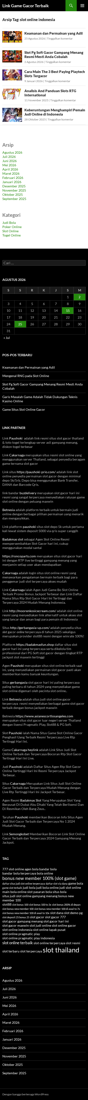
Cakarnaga (17, 455)
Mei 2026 (9, 165)
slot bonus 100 (20, 904)
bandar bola (48, 869)
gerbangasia (18, 682)
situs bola (59, 892)
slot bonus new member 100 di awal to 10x (26, 913)
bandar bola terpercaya (19, 873)
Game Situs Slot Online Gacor (23, 409)
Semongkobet (19, 834)
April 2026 (10, 169)
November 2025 (14, 190)
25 (20, 324)
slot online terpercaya (49, 943)
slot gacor (37, 917)
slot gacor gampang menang (22, 921)
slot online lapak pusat (49, 930)
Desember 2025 (14, 186)
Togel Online (11, 235)
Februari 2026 (12, 178)
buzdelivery (27, 493)
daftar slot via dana (57, 883)
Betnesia (8, 510)
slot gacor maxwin (15, 925)
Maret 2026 (10, 173)
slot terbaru (10, 951)
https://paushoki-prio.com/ (36, 472)
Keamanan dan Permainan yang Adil (53, 33)
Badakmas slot (12, 539)
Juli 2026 (9, 157)
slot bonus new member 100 (18, 908)
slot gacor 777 (55, 917)
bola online (45, 873)
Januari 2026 (11, 182)
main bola (9, 892)
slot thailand (61, 950)
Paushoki (16, 438)
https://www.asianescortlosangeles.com (44, 716)
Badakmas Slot (30, 800)
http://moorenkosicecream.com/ (32, 611)
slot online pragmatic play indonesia (28, 938)
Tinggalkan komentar (60, 38)
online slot (25, 892)
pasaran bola (42, 892)
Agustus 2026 (12, 152)
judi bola (29, 887)
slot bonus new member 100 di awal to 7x (57, 908)
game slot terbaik (12, 887)
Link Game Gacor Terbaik (25, 5)
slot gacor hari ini (56, 921)
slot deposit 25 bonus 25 (15, 917)
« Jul (7, 338)
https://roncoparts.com (19, 556)
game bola (75, 883)
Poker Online (12, 227)
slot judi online (40, 925)
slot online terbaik (17, 942)
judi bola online (47, 887)
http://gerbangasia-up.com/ (30, 628)
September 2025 (14, 199)
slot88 (6, 904)
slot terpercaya (31, 951)
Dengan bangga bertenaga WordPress (25, 1094)
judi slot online (70, 887)
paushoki (29, 527)
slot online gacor (64, 925)
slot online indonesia (17, 930)
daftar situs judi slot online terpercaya (23, 883)
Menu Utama (82, 5)
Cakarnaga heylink (24, 750)
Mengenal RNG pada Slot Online (25, 376)
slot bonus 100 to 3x (40, 904)
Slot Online (10, 231)
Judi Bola (9, 223)
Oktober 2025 (12, 194)
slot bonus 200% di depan (66, 904)
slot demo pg (73, 913)
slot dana (56, 913)
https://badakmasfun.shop (35, 644)
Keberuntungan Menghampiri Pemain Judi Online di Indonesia (54, 112)
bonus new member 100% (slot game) (39, 878)
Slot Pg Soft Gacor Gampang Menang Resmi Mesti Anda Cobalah (53, 54)
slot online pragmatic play (21, 934)
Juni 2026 (9, 161)
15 (68, 310)
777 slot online (13, 869)
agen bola (31, 869)
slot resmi (73, 943)
